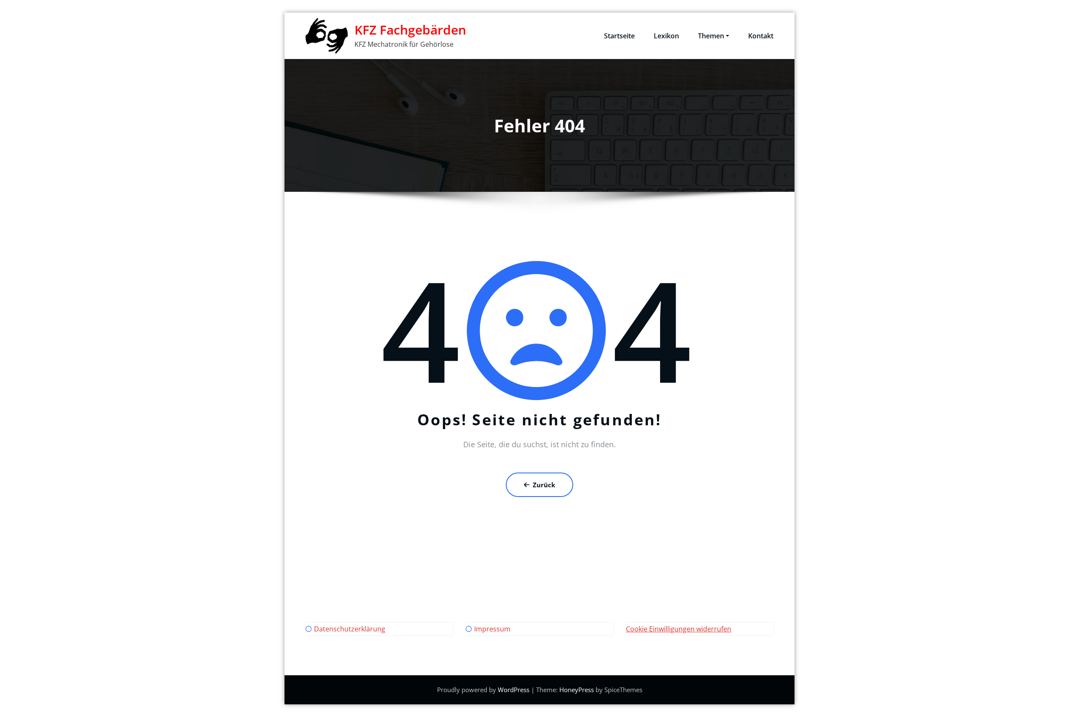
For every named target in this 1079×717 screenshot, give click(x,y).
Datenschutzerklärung (349, 629)
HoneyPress (576, 689)
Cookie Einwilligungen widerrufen (678, 629)
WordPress (513, 689)
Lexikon (666, 35)
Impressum (492, 629)
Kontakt (760, 35)
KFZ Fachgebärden (410, 29)
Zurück (544, 485)
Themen (711, 35)
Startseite (619, 35)
